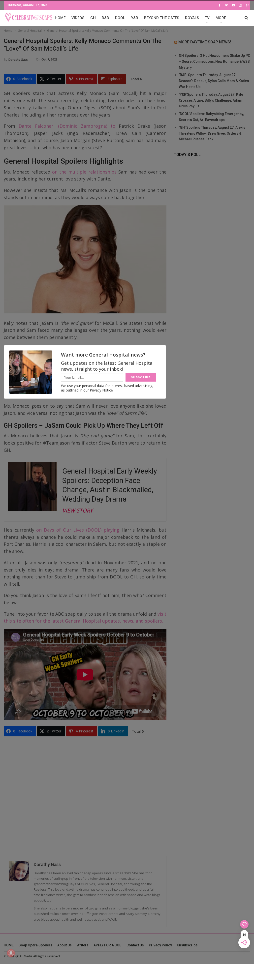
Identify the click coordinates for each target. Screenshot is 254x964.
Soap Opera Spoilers (35, 945)
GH (93, 18)
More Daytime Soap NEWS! (204, 42)
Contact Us (135, 945)
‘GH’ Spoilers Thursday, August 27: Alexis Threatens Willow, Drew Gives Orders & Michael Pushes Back (212, 133)
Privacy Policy (160, 945)
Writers (83, 945)
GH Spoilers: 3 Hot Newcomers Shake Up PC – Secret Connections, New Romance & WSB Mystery (214, 61)
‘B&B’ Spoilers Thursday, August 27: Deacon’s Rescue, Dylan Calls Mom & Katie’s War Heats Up (214, 81)
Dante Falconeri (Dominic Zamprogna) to (67, 126)
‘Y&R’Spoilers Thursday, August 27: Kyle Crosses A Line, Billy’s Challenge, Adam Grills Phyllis (211, 100)
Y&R (134, 18)
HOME (60, 18)
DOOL (120, 18)
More (221, 18)
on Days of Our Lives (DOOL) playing (77, 530)
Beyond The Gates (161, 18)
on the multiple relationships (84, 172)
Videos (77, 18)
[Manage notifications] (11, 953)
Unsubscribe (187, 945)
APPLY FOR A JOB (108, 945)
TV (207, 18)
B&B (105, 18)
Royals (192, 18)
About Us (64, 945)
